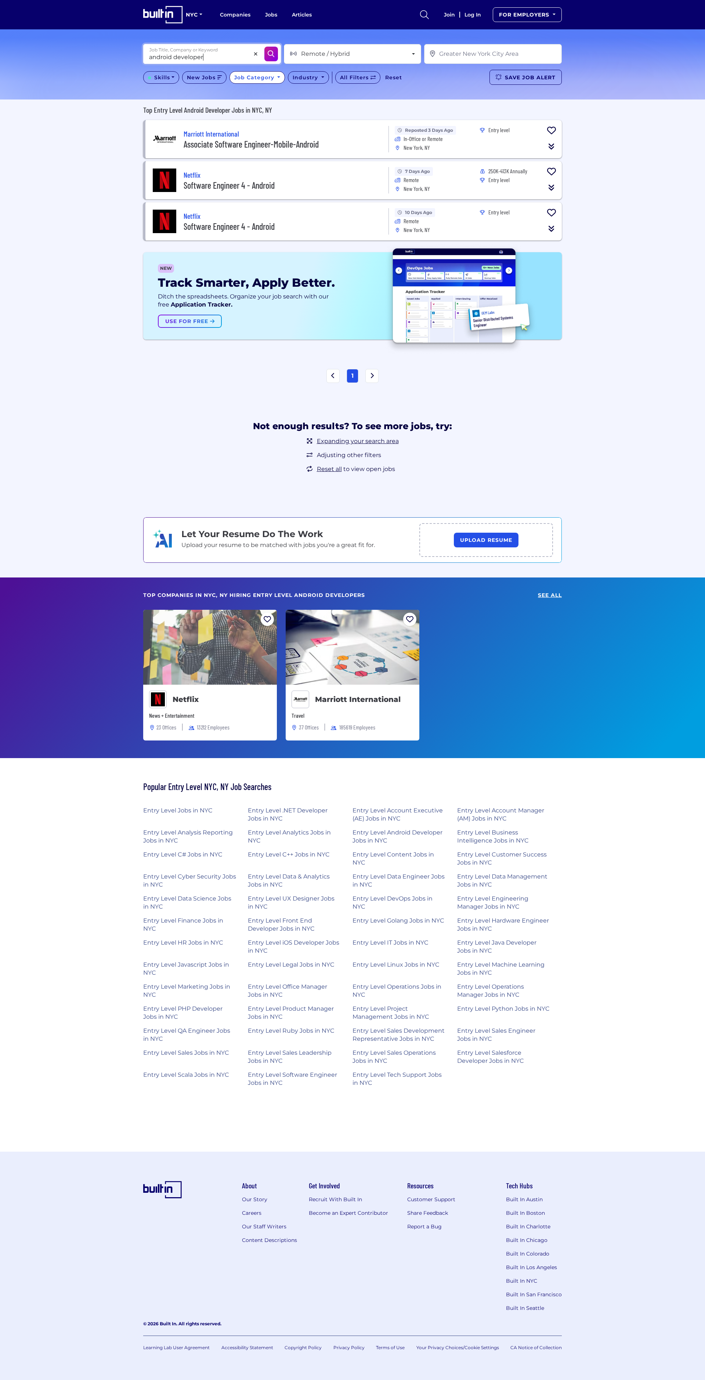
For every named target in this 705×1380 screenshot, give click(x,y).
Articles (302, 14)
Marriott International (359, 699)
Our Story (254, 1199)
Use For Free (187, 321)
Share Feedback (427, 1213)
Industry (306, 77)
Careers (251, 1213)
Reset (393, 77)
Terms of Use (390, 1347)
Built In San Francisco (534, 1294)
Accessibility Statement (247, 1347)
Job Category (255, 77)
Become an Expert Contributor (348, 1213)
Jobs (271, 14)
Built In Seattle (525, 1308)
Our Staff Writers (264, 1226)
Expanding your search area (358, 441)
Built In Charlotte (528, 1226)
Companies (235, 14)
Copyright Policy (303, 1347)
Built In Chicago (526, 1240)
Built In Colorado (527, 1253)
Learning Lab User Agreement (176, 1347)
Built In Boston (525, 1213)
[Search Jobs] (271, 54)
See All (550, 595)
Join (449, 14)
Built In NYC (521, 1281)
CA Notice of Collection (536, 1347)
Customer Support (431, 1199)
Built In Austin (524, 1199)
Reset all (329, 469)
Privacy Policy (349, 1347)
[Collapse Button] (551, 146)
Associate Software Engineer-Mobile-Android (251, 144)
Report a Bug (424, 1226)
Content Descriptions (269, 1240)
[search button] (424, 14)
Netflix (186, 699)
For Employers (525, 14)
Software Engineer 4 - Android (229, 185)
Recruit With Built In (335, 1199)
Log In (472, 14)
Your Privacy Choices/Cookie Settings (457, 1347)
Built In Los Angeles (531, 1267)
